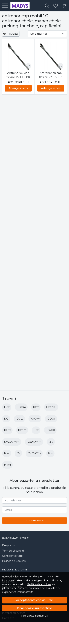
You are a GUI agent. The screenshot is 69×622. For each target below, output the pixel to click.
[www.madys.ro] (19, 5)
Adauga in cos (18, 88)
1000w (51, 418)
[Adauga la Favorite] (28, 66)
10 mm (21, 407)
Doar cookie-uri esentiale (34, 608)
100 (6, 418)
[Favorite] (55, 5)
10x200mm (34, 441)
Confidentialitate (12, 555)
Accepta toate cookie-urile (34, 600)
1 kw (7, 407)
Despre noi (9, 545)
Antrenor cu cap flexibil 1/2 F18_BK (18, 75)
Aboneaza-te (35, 520)
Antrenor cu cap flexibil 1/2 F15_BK (50, 75)
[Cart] (64, 5)
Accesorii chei (18, 82)
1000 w (35, 418)
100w (7, 430)
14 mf (7, 464)
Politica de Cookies (13, 561)
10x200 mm (11, 441)
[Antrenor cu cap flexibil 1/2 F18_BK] (18, 56)
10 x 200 (51, 407)
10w (36, 430)
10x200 (50, 430)
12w (50, 453)
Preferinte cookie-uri (34, 615)
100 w (19, 418)
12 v (50, 441)
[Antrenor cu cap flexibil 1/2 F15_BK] (51, 56)
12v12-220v (34, 453)
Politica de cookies (39, 584)
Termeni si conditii (13, 550)
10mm (22, 430)
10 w (36, 407)
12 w (6, 453)
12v (18, 453)
